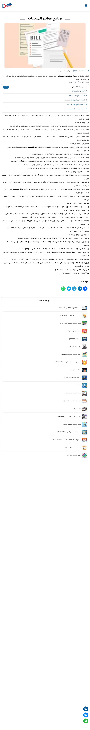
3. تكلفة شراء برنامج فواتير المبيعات (76, 100)
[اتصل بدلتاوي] (85, 708)
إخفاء (5, 87)
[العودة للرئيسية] (7, 5)
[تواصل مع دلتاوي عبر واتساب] (85, 721)
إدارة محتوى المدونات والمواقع (70, 273)
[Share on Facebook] (85, 288)
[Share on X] (69, 288)
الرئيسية (86, 71)
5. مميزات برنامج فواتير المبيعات (77, 109)
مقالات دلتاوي (77, 71)
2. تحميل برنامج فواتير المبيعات (77, 96)
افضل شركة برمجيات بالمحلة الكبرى (68, 270)
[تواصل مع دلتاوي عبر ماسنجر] (85, 714)
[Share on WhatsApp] (63, 288)
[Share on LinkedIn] (80, 288)
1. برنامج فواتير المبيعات (79, 91)
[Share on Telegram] (74, 288)
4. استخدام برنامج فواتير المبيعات (76, 105)
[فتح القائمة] (85, 5)
